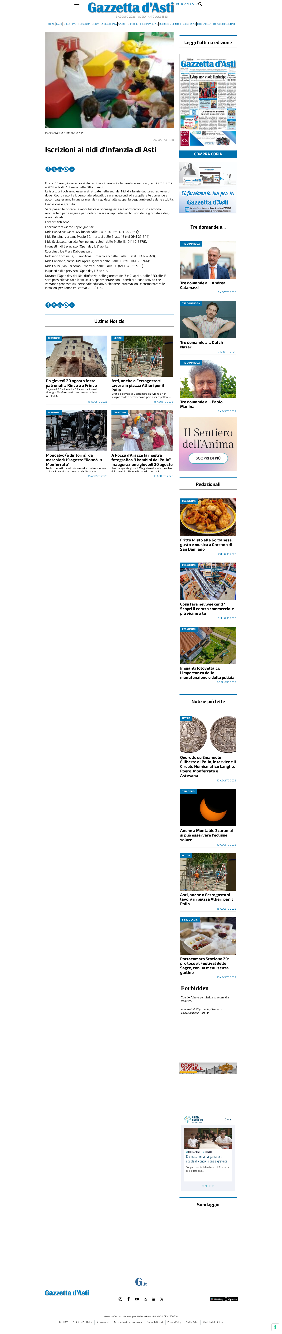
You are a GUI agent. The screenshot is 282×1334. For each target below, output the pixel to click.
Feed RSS (64, 1322)
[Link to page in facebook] (48, 169)
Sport (121, 24)
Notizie (50, 24)
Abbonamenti (103, 1322)
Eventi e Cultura (81, 24)
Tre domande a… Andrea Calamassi (203, 285)
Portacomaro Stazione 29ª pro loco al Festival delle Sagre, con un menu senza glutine (204, 965)
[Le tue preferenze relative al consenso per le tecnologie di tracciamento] (275, 1327)
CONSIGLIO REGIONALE (224, 24)
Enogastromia (109, 24)
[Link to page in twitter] (54, 169)
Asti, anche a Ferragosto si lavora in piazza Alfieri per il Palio (137, 385)
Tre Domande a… (149, 24)
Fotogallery (204, 24)
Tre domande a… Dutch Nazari (201, 344)
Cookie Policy (192, 1322)
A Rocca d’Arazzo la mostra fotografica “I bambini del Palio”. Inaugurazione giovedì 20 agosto (142, 460)
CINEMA (95, 24)
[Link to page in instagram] (120, 1299)
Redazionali (189, 24)
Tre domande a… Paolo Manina (201, 404)
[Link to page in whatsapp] (66, 169)
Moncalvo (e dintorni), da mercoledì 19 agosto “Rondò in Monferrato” (74, 460)
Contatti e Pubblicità (82, 1322)
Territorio (132, 24)
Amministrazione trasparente (128, 1322)
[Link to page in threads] (72, 169)
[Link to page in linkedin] (60, 169)
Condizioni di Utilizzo (213, 1322)
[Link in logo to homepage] (76, 1292)
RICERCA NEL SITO (187, 4)
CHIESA (66, 24)
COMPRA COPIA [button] (208, 154)
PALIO (59, 24)
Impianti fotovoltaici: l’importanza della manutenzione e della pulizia (207, 673)
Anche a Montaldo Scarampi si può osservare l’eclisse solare (206, 835)
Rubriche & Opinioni (170, 24)
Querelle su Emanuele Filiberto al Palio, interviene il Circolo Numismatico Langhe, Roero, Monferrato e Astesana (208, 766)
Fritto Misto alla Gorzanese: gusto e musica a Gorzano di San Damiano (206, 544)
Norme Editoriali (155, 1322)
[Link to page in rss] (145, 1299)
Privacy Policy (174, 1322)
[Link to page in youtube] (137, 1299)
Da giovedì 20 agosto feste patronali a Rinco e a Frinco (71, 383)
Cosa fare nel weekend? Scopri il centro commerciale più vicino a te (207, 608)
